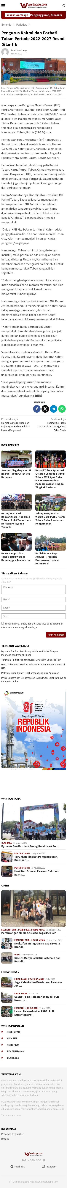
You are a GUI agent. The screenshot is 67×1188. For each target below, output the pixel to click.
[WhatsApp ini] (62, 409)
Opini (14, 929)
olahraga (13, 1058)
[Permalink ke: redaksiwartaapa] (5, 51)
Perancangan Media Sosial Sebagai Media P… (29, 933)
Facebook (20, 1166)
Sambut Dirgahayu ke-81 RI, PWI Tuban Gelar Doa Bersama (16, 474)
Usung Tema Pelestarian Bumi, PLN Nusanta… (36, 998)
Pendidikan (24, 929)
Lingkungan (20, 979)
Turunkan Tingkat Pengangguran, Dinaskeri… (36, 858)
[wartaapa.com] (33, 5)
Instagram (51, 1166)
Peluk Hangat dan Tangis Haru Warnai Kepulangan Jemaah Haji (16, 557)
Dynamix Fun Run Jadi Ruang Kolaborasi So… (29, 846)
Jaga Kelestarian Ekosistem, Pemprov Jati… (38, 984)
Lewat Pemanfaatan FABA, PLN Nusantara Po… (34, 1013)
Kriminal (12, 1038)
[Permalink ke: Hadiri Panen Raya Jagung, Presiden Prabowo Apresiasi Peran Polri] (50, 541)
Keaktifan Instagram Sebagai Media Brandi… (37, 945)
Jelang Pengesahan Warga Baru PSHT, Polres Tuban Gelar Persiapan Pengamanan (50, 518)
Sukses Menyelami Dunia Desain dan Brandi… (37, 959)
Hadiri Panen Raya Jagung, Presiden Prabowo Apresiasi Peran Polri (47, 558)
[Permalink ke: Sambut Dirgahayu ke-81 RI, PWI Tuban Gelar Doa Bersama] (16, 459)
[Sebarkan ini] (37, 409)
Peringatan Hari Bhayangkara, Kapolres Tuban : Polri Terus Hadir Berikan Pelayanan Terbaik (16, 520)
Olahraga (6, 843)
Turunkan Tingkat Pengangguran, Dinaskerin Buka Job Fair (31, 659)
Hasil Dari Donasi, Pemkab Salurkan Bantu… (36, 873)
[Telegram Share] (53, 409)
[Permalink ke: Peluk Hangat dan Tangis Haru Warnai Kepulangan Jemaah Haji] (16, 541)
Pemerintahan (22, 853)
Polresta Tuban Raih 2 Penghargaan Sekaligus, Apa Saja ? (30, 673)
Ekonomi (6, 929)
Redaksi (5, 1139)
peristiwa (13, 1045)
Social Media (37, 929)
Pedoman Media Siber (12, 1134)
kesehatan (13, 1032)
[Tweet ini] (45, 409)
